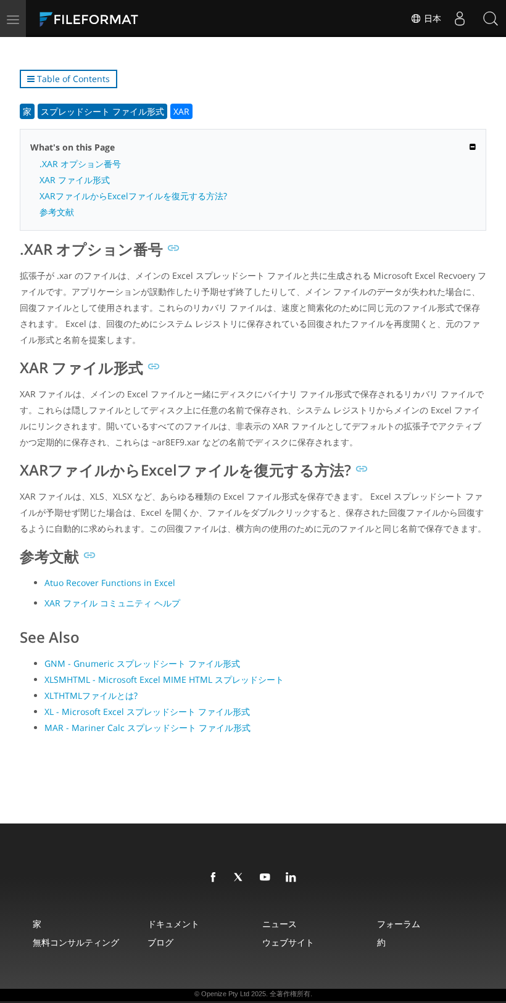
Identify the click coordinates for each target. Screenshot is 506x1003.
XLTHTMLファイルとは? (91, 695)
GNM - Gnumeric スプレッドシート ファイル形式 (142, 663)
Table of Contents (72, 79)
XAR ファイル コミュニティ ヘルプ (112, 603)
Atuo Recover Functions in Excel (109, 582)
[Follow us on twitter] (241, 878)
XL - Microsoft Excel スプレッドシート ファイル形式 (147, 711)
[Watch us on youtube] (267, 878)
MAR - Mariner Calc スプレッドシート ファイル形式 (147, 727)
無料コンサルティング (76, 942)
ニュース (279, 924)
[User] (459, 18)
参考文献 (56, 212)
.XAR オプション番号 (80, 164)
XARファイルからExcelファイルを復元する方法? (133, 196)
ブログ (160, 942)
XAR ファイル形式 (74, 180)
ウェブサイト (288, 942)
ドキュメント (173, 924)
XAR (181, 111)
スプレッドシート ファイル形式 (102, 111)
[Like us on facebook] (215, 878)
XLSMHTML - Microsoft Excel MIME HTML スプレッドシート (164, 679)
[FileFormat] (118, 18)
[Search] (490, 18)
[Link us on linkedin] (293, 878)
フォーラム (398, 924)
